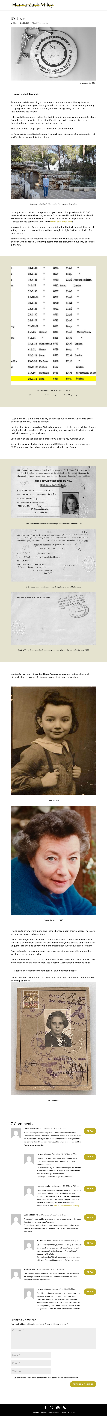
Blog (34, 23)
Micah (15, 23)
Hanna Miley (43, 1154)
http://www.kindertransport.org (66, 1205)
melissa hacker (44, 1186)
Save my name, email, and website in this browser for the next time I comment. (46, 1378)
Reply (90, 1131)
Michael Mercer (31, 1269)
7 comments (42, 23)
